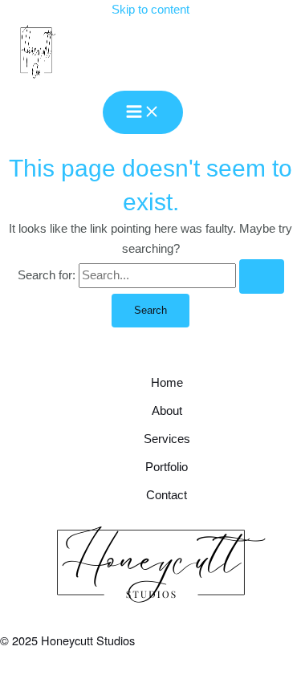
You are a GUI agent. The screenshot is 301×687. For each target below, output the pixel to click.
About (167, 410)
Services (167, 439)
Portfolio (166, 467)
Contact (166, 495)
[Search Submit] (261, 276)
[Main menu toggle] (143, 113)
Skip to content (150, 9)
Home (167, 382)
